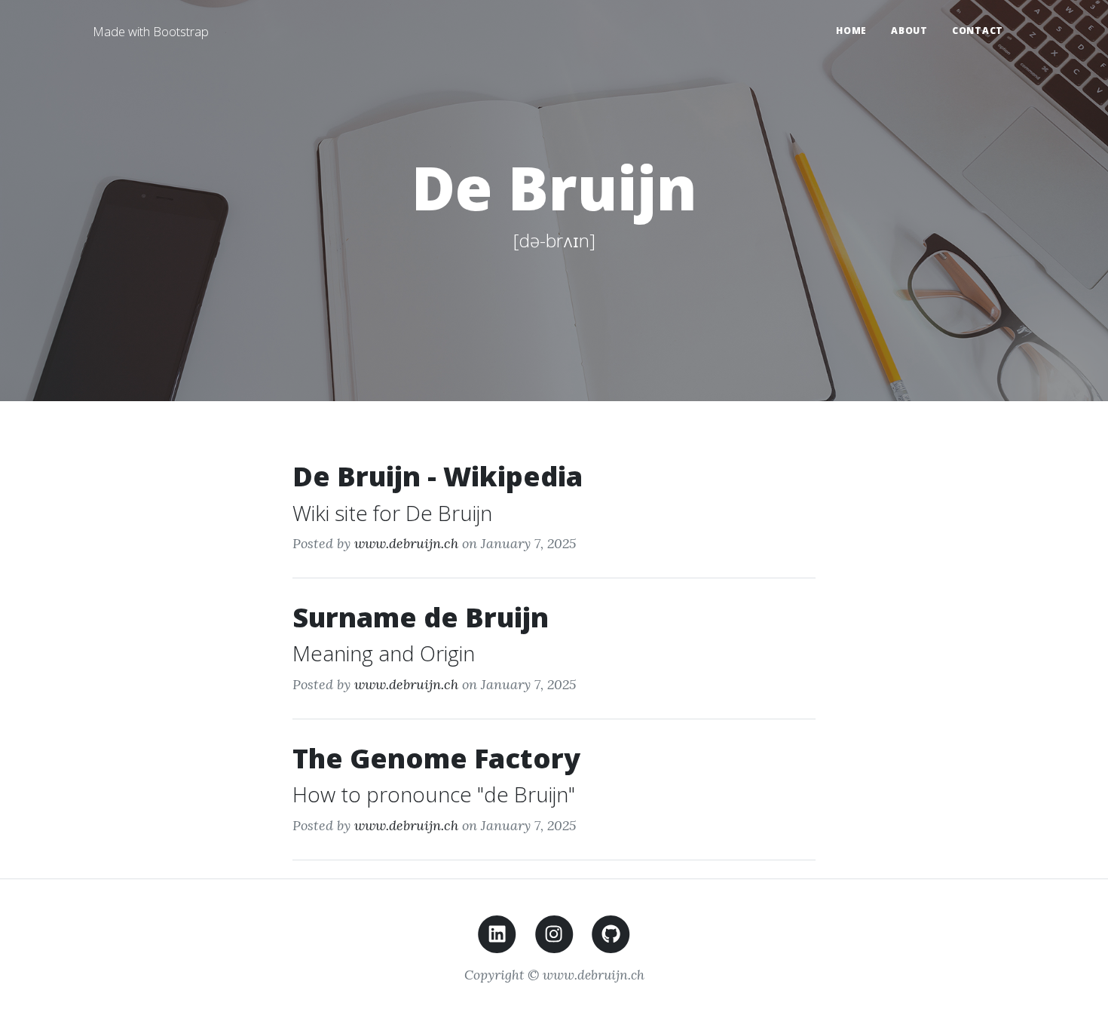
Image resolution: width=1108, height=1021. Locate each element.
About (909, 30)
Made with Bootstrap (151, 31)
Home (851, 30)
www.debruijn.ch (406, 543)
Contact (977, 30)
